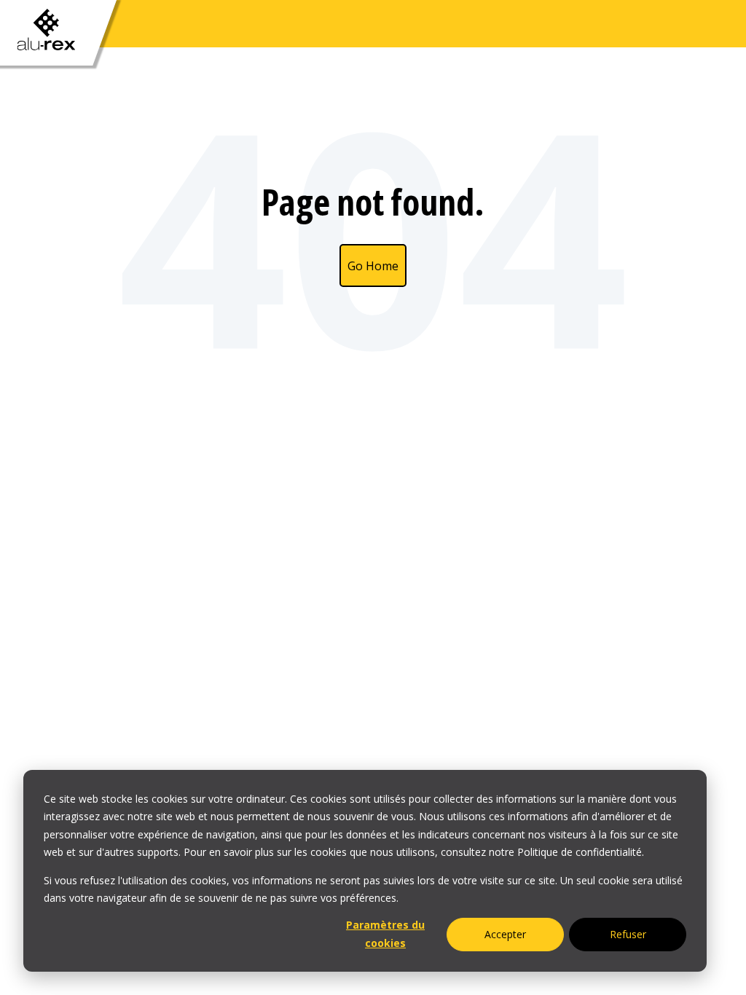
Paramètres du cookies (385, 934)
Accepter (505, 934)
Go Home (373, 266)
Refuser (628, 934)
